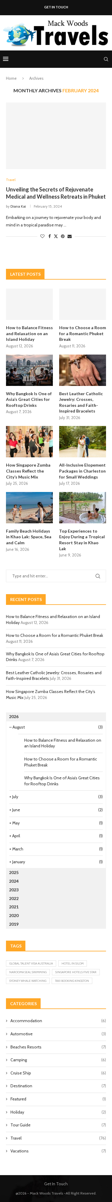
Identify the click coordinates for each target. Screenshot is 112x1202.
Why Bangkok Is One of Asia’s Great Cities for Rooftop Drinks (29, 399)
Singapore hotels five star (75, 972)
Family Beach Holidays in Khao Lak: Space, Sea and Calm (28, 536)
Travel (58, 1138)
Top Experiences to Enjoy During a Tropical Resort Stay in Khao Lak (82, 539)
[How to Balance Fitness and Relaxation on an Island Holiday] (29, 304)
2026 (14, 716)
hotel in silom (73, 963)
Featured (58, 1099)
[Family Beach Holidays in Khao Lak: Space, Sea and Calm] (29, 507)
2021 (14, 906)
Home (11, 78)
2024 (14, 881)
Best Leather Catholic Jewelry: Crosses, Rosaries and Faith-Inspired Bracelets (81, 402)
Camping (58, 1060)
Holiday (58, 1112)
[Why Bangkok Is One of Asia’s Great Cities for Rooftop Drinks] (29, 370)
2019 (14, 924)
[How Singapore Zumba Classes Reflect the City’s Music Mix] (29, 441)
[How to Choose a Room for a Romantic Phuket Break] (82, 304)
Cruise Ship (58, 1073)
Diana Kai (18, 206)
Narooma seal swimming (28, 972)
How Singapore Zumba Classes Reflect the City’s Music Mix (28, 470)
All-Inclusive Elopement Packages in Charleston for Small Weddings (82, 470)
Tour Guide (58, 1125)
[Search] (106, 59)
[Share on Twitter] (56, 236)
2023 (14, 889)
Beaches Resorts (58, 1047)
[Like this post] (42, 236)
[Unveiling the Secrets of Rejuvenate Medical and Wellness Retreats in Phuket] (56, 135)
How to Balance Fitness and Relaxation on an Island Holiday (29, 333)
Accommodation (58, 1020)
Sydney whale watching (27, 981)
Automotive (58, 1034)
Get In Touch (56, 7)
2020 (14, 915)
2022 (14, 898)
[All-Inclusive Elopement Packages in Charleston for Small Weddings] (82, 441)
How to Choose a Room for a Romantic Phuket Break (82, 333)
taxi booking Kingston (72, 981)
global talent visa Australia (31, 963)
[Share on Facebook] (49, 236)
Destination (58, 1085)
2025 (14, 872)
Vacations (58, 1151)
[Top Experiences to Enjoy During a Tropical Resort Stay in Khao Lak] (82, 507)
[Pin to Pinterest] (63, 236)
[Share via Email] (69, 236)
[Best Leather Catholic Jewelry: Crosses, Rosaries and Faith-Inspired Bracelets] (82, 370)
